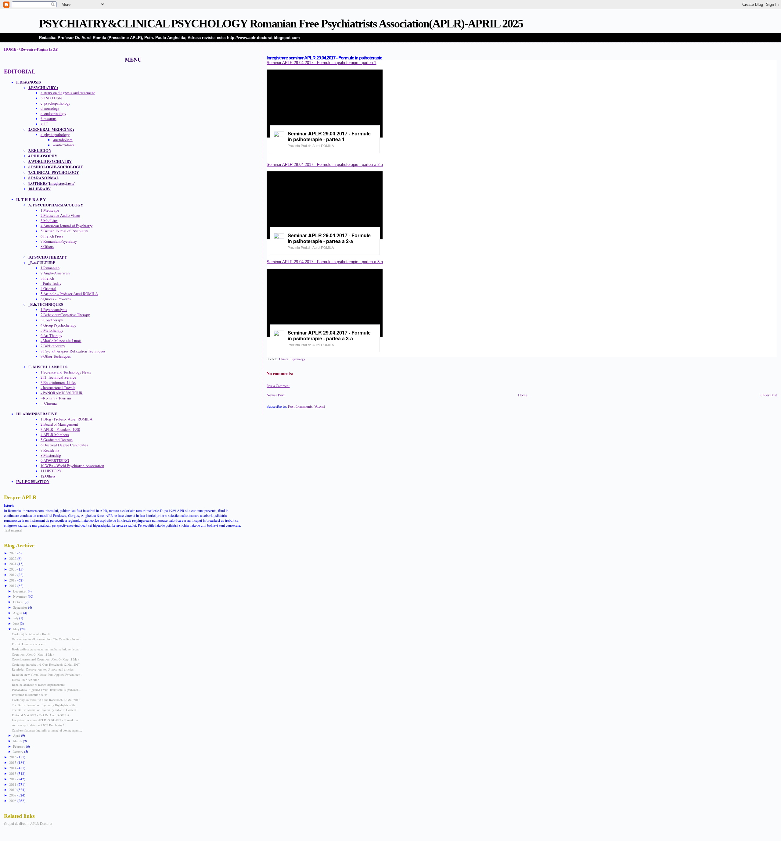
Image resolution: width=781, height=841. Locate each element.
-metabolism (63, 139)
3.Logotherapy (52, 320)
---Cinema (49, 403)
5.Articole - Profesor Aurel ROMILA (69, 293)
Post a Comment (278, 385)
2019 (13, 574)
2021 (13, 563)
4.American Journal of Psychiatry (66, 225)
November (20, 596)
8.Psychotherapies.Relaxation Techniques (73, 351)
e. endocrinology (53, 113)
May (16, 629)
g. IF (44, 124)
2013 (13, 773)
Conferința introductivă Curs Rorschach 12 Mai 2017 (46, 664)
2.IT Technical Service (58, 377)
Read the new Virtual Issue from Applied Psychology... (47, 674)
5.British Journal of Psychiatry (64, 231)
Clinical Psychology (292, 359)
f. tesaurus (48, 118)
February (19, 746)
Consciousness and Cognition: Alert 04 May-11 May (45, 659)
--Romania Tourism (56, 398)
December (20, 591)
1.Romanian (50, 267)
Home (522, 395)
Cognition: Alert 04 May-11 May (33, 654)
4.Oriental (48, 288)
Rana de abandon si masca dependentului (38, 684)
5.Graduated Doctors (57, 439)
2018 (13, 580)
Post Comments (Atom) (306, 406)
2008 (13, 800)
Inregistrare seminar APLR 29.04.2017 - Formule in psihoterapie (324, 57)
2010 (13, 789)
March (18, 741)
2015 (13, 762)
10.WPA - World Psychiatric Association (72, 465)
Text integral (13, 530)
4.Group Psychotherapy (58, 325)
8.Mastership (51, 455)
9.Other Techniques (56, 356)
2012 (13, 779)
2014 (13, 768)
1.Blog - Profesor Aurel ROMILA (66, 419)
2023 (13, 553)
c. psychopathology (55, 103)
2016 (13, 757)
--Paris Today (51, 283)
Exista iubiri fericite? (25, 680)
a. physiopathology (55, 134)
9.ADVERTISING (55, 460)
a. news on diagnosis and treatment (68, 92)
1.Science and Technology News (66, 372)
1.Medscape (50, 210)
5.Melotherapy (52, 330)
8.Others (47, 246)
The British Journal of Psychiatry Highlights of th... (44, 705)
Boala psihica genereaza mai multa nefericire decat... (46, 649)
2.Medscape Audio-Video (60, 215)
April (17, 735)
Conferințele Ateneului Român (31, 634)
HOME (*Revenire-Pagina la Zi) (31, 49)
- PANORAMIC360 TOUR (62, 392)
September (20, 607)
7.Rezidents (50, 450)
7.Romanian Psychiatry (59, 241)
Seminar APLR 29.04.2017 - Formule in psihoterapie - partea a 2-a (325, 164)
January (18, 751)
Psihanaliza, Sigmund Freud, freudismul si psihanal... (46, 690)
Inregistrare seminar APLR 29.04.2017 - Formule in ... (46, 720)
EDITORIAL (19, 71)
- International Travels (58, 387)
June (16, 623)
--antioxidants (63, 145)
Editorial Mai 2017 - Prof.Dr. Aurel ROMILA (40, 715)
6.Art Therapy (51, 335)
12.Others (48, 476)
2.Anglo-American (55, 273)
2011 (13, 784)
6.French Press (52, 236)
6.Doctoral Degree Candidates (64, 445)
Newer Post (276, 395)
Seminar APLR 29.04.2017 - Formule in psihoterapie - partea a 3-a (325, 261)
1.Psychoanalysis (54, 309)
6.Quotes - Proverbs (56, 299)
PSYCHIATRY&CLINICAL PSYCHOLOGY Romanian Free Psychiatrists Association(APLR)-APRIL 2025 (281, 23)
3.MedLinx (49, 220)
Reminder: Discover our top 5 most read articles (43, 669)
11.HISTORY (51, 471)
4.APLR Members (55, 434)
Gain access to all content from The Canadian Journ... (46, 639)
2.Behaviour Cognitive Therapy (65, 314)
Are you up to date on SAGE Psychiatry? (38, 725)
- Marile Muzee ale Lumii (61, 340)
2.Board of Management (59, 424)
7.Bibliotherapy (53, 346)
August (18, 612)
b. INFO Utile (51, 98)
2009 (13, 795)
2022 (13, 558)
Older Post (769, 395)
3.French (47, 278)
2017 (13, 585)
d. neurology (50, 108)
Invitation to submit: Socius (29, 694)
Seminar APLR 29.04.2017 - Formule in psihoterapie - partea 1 (321, 62)
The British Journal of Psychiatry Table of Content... (45, 710)
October (19, 601)
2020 (13, 569)
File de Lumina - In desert (28, 644)
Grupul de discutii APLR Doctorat (28, 823)
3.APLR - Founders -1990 (60, 429)
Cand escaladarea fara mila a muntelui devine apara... (47, 730)
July (16, 618)
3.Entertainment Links (58, 382)
